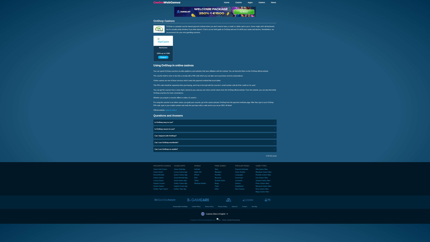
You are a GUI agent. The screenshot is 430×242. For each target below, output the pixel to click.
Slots (216, 169)
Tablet (196, 180)
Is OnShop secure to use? (165, 129)
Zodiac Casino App (180, 183)
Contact (244, 206)
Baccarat (218, 178)
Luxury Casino (158, 180)
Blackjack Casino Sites (264, 172)
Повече (163, 57)
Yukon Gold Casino (160, 169)
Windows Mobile (200, 183)
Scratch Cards (220, 180)
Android (197, 169)
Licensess (238, 180)
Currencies (239, 178)
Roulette (218, 175)
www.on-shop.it (171, 110)
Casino (238, 2)
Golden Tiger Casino (160, 189)
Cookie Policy (196, 206)
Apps (250, 2)
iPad (195, 178)
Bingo (217, 183)
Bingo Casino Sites (262, 192)
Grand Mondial (158, 175)
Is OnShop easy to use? (164, 122)
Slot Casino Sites (262, 169)
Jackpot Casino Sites (263, 180)
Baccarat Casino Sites (263, 186)
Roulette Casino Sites (263, 175)
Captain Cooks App (180, 186)
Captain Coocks (159, 183)
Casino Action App (180, 180)
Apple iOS (197, 172)
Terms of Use (209, 206)
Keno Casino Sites (262, 189)
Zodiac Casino (158, 178)
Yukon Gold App (179, 169)
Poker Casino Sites (262, 183)
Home (226, 2)
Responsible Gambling (180, 206)
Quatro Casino (158, 186)
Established (239, 186)
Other (217, 189)
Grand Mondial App (181, 178)
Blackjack (218, 172)
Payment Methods (241, 169)
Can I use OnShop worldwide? (166, 142)
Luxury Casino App (180, 172)
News (273, 2)
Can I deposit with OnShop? (166, 136)
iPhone (196, 175)
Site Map (254, 206)
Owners (238, 183)
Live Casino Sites (262, 178)
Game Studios (240, 172)
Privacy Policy (222, 206)
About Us (235, 206)
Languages (239, 175)
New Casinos (239, 189)
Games (262, 2)
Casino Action (158, 172)
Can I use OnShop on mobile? (166, 149)
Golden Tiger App (180, 189)
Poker (217, 186)
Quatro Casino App (180, 175)
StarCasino (163, 48)
